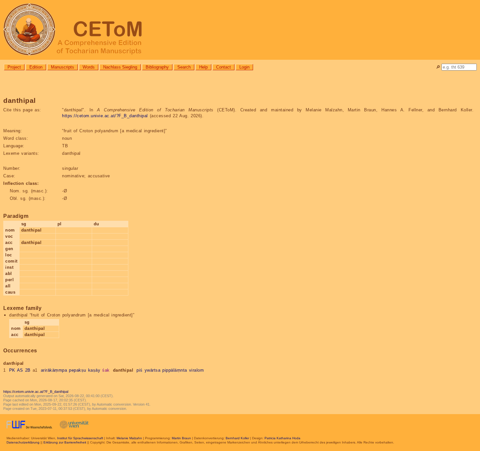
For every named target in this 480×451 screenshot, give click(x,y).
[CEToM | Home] (240, 30)
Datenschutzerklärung (23, 442)
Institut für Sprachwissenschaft (80, 438)
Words (89, 67)
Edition (35, 67)
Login (244, 67)
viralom (196, 370)
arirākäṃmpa (54, 370)
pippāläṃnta (174, 370)
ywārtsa (153, 370)
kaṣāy (94, 370)
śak (106, 370)
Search (184, 67)
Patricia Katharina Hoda (282, 438)
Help (203, 67)
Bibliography (157, 67)
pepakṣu (77, 370)
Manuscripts (62, 67)
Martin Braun (181, 438)
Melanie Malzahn (129, 438)
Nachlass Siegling (120, 67)
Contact (223, 67)
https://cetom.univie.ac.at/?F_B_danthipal (105, 115)
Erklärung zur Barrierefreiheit (64, 442)
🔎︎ (438, 67)
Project (14, 67)
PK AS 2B (20, 370)
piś (139, 370)
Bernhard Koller (237, 438)
